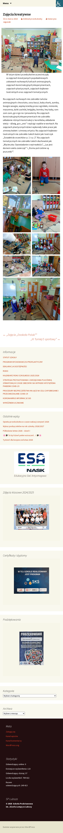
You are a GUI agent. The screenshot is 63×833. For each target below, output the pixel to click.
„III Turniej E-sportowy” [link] (45, 339)
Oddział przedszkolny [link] (32, 19)
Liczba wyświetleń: (14, 778)
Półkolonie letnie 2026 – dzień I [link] (16, 430)
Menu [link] (6, 3)
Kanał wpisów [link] (12, 736)
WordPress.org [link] (12, 745)
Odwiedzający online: (15, 764)
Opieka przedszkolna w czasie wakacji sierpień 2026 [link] (26, 421)
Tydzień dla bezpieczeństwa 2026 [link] (18, 440)
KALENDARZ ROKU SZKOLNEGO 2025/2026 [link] (21, 375)
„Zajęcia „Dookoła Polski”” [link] (20, 334)
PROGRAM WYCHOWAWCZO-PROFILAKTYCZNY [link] (23, 362)
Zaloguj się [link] (10, 731)
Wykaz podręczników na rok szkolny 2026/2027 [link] (23, 426)
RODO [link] (5, 371)
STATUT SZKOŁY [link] (10, 357)
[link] (59, 3)
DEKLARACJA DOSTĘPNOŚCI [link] (15, 366)
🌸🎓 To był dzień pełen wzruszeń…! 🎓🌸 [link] (22, 435)
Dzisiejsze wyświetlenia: (16, 768)
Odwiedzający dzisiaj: (15, 773)
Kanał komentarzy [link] (14, 740)
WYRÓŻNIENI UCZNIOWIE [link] (13, 402)
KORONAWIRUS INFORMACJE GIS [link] (17, 398)
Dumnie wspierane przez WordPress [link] (19, 827)
